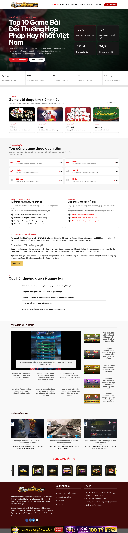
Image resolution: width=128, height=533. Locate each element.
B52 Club (19, 179)
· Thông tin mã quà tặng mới (84, 221)
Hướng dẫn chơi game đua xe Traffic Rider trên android (64, 442)
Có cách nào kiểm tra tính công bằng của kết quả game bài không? (48, 297)
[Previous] (10, 436)
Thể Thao (89, 4)
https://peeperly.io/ (99, 498)
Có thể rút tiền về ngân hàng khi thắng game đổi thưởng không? (46, 286)
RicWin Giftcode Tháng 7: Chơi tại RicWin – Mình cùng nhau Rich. (21, 391)
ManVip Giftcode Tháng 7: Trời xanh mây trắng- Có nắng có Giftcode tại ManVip (45, 392)
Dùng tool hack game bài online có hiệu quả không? (42, 292)
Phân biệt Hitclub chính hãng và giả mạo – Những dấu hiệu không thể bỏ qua (108, 353)
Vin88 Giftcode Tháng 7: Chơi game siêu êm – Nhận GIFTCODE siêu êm (70, 375)
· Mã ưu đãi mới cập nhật (81, 214)
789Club (75, 170)
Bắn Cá (82, 4)
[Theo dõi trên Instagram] (30, 520)
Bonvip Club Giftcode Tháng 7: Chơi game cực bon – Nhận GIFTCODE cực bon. (70, 392)
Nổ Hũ (77, 4)
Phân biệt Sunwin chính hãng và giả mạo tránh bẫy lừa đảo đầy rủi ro (108, 398)
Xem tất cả (113, 102)
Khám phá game (37, 60)
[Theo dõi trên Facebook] (26, 520)
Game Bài (63, 4)
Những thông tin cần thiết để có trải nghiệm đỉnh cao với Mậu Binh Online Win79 (46, 363)
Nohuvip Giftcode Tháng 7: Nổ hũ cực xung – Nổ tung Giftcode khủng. (21, 375)
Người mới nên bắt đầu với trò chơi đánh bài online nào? (43, 309)
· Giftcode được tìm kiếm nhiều (83, 218)
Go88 (18, 161)
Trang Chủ (55, 4)
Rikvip (74, 179)
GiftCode (71, 4)
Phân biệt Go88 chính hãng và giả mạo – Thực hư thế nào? (109, 368)
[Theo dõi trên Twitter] (33, 520)
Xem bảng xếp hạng (18, 60)
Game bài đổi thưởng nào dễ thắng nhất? (38, 303)
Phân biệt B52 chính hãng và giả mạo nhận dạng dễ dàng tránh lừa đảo (108, 337)
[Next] (117, 436)
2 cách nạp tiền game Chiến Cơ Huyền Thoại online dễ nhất (27, 442)
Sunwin (74, 161)
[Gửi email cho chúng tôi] (37, 520)
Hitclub (19, 170)
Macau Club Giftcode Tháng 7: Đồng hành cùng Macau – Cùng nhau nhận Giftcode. (45, 376)
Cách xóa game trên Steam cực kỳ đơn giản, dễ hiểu (100, 442)
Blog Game (98, 4)
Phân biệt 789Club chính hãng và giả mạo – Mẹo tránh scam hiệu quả (108, 383)
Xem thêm (16, 263)
